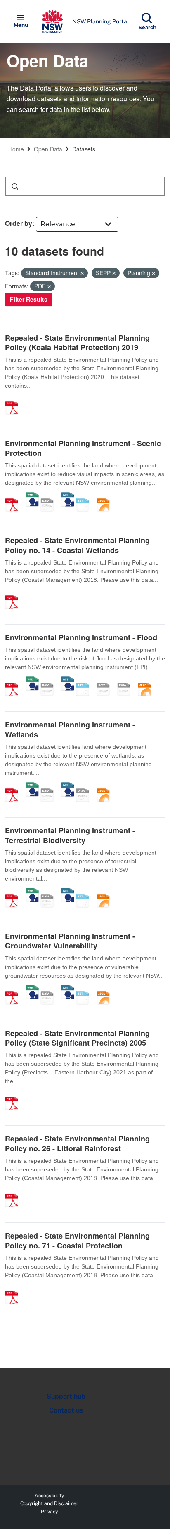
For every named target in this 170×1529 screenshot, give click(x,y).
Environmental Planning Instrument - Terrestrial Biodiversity (70, 835)
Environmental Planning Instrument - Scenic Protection (83, 448)
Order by (18, 223)
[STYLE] (106, 680)
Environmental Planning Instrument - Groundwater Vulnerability (70, 941)
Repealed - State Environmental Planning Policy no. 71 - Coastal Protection (77, 1240)
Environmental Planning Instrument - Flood (81, 637)
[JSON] (106, 496)
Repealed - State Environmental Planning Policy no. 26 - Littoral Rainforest (77, 1143)
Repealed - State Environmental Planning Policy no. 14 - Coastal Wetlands (77, 545)
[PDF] (14, 399)
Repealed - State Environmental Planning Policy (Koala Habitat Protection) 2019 (77, 342)
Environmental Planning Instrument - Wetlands (70, 729)
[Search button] (15, 186)
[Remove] (82, 273)
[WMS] (32, 496)
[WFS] (67, 496)
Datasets (83, 149)
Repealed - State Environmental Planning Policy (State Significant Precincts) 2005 (77, 1038)
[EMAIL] (85, 786)
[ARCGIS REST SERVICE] (49, 496)
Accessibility (49, 1496)
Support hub (66, 1396)
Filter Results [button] (28, 299)
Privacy (49, 1512)
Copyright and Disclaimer (49, 1503)
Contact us (66, 1410)
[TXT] (85, 496)
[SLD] (126, 680)
